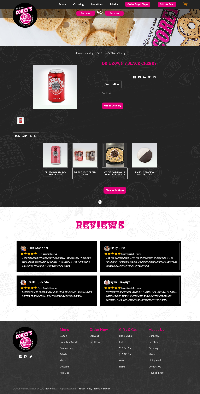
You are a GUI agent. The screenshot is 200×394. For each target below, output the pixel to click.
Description (112, 84)
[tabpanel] (55, 166)
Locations (97, 4)
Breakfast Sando (69, 342)
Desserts (64, 366)
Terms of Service (102, 388)
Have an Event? (157, 372)
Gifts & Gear (167, 4)
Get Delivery (96, 342)
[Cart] (185, 4)
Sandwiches (66, 348)
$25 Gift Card (126, 354)
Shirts (122, 366)
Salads (63, 354)
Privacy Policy (85, 388)
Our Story (154, 335)
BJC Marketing (47, 388)
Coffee (122, 342)
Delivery (114, 13)
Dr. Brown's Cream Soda (85, 173)
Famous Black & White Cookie (144, 173)
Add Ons (64, 372)
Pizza (63, 360)
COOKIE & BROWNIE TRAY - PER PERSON (114, 173)
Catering (78, 4)
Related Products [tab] (25, 136)
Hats (121, 360)
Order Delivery (112, 105)
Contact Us (155, 366)
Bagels (63, 335)
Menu (62, 4)
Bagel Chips (125, 335)
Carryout (86, 13)
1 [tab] (100, 202)
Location (153, 342)
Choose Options (115, 190)
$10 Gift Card (126, 348)
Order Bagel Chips (137, 4)
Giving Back (155, 360)
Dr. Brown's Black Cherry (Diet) (55, 173)
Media (114, 4)
